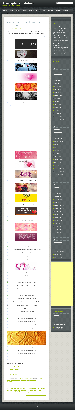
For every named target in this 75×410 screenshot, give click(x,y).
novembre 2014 (58, 245)
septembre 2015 (58, 214)
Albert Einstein (61, 26)
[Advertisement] (62, 284)
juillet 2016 (56, 184)
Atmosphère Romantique (60, 324)
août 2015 (56, 217)
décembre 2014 (58, 242)
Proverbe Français (63, 45)
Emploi (54, 37)
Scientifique (55, 50)
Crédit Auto (56, 36)
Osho (54, 42)
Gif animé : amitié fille (15, 367)
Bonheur (31, 10)
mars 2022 (56, 89)
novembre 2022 (58, 74)
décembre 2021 (58, 95)
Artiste (63, 28)
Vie (61, 52)
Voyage (65, 52)
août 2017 (56, 144)
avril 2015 (56, 229)
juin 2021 (56, 98)
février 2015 (57, 235)
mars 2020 (56, 110)
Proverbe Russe (64, 47)
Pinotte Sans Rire (58, 328)
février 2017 (57, 162)
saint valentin (13, 374)
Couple (66, 34)
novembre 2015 (58, 208)
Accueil (5, 10)
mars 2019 (56, 113)
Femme (59, 37)
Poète (67, 44)
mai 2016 (56, 190)
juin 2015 (56, 223)
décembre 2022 (58, 71)
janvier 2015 (57, 239)
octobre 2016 (57, 174)
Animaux (58, 10)
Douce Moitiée (64, 35)
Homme (55, 40)
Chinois (54, 32)
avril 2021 (56, 104)
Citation (58, 32)
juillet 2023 (56, 68)
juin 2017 (56, 150)
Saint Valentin (33, 380)
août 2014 (56, 254)
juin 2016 (56, 187)
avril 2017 (56, 156)
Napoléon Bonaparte (64, 40)
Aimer (57, 26)
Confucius (61, 34)
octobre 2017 (57, 138)
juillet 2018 (56, 126)
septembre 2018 (58, 119)
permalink (9, 381)
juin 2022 (56, 80)
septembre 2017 (58, 141)
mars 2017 (56, 159)
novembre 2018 (58, 116)
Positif (43, 10)
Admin (20, 28)
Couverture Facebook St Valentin (25, 378)
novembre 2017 (58, 135)
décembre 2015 (58, 205)
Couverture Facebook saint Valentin (36, 395)
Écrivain (63, 53)
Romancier (59, 48)
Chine (63, 30)
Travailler (64, 50)
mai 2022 (56, 83)
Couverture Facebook (15, 380)
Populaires (18, 10)
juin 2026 (56, 64)
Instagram (56, 315)
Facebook (56, 321)
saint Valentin (13, 371)
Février (22, 380)
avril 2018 (56, 129)
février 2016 (57, 199)
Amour (11, 10)
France (54, 39)
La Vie (38, 10)
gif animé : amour (14, 369)
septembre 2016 (58, 177)
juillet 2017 (56, 147)
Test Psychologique (8, 13)
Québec (54, 48)
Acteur (54, 26)
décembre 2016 (58, 168)
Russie (64, 49)
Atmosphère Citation (18, 2)
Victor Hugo (56, 52)
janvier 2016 (57, 202)
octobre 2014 (57, 248)
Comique (55, 34)
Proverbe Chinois (56, 45)
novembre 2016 (58, 171)
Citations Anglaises (58, 327)
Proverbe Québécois (56, 47)
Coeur (62, 32)
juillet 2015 (56, 220)
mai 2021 (56, 101)
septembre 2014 (58, 251)
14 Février (40, 378)
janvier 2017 (57, 165)
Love (25, 380)
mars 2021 (56, 107)
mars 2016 (56, 196)
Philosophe (56, 44)
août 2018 (56, 122)
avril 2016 (56, 193)
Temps (59, 50)
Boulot (58, 30)
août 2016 (56, 181)
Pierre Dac (63, 44)
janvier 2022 (57, 92)
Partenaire (58, 42)
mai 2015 (56, 226)
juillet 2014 (56, 257)
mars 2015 (56, 232)
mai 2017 (56, 153)
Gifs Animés (50, 10)
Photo (28, 380)
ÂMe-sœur (55, 54)
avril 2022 (56, 86)
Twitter (56, 318)
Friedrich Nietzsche (61, 39)
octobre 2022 (57, 77)
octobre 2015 (57, 211)
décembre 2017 (58, 132)
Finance (64, 37)
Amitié (25, 10)
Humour (65, 10)
